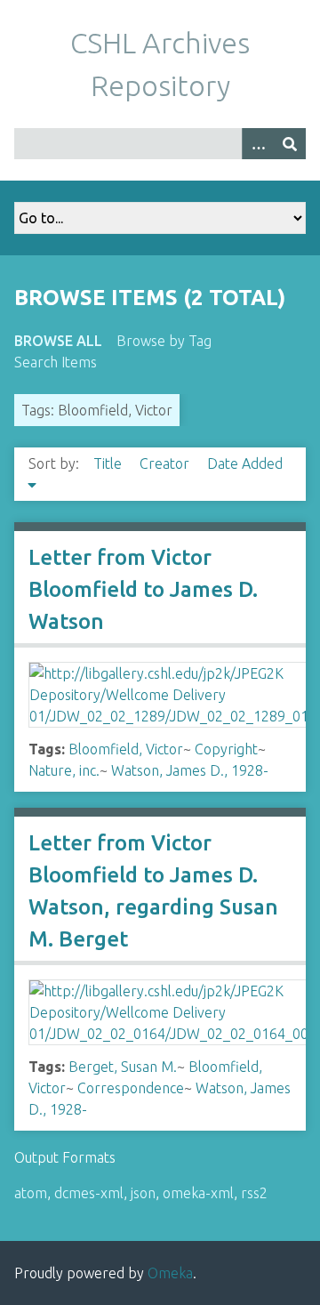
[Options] (258, 143)
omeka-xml (198, 1193)
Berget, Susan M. (122, 1067)
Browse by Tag (164, 341)
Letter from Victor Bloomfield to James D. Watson (143, 589)
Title (109, 463)
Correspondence (130, 1088)
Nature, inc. (64, 770)
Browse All (58, 341)
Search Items (55, 362)
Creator (166, 463)
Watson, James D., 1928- (189, 770)
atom (30, 1193)
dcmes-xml (89, 1193)
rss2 (254, 1193)
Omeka (170, 1273)
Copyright (226, 749)
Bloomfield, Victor (125, 749)
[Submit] (290, 143)
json (143, 1193)
